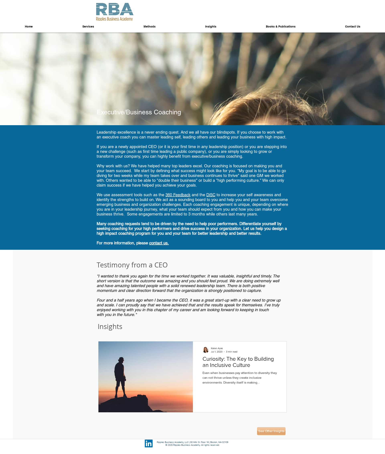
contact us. (159, 243)
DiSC (210, 194)
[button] (280, 26)
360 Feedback (177, 194)
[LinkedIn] (149, 443)
